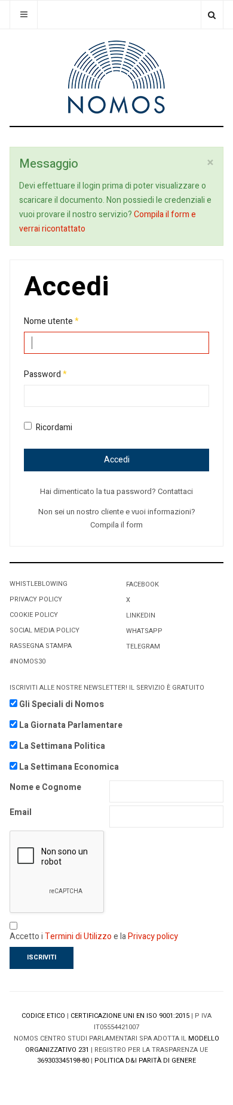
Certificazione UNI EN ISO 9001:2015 (129, 1016)
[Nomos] (116, 77)
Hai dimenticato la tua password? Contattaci (116, 491)
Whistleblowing (39, 584)
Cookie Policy (34, 615)
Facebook (142, 584)
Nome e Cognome (45, 787)
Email (21, 812)
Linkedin (140, 615)
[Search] (212, 15)
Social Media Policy (44, 630)
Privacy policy (153, 936)
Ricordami (54, 427)
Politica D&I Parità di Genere (145, 1060)
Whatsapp (144, 631)
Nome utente (51, 321)
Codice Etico (43, 1016)
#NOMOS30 (27, 661)
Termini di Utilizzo (78, 936)
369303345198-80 (63, 1060)
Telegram (143, 646)
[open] (24, 15)
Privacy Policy (36, 599)
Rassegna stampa (41, 646)
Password (45, 374)
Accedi (117, 459)
